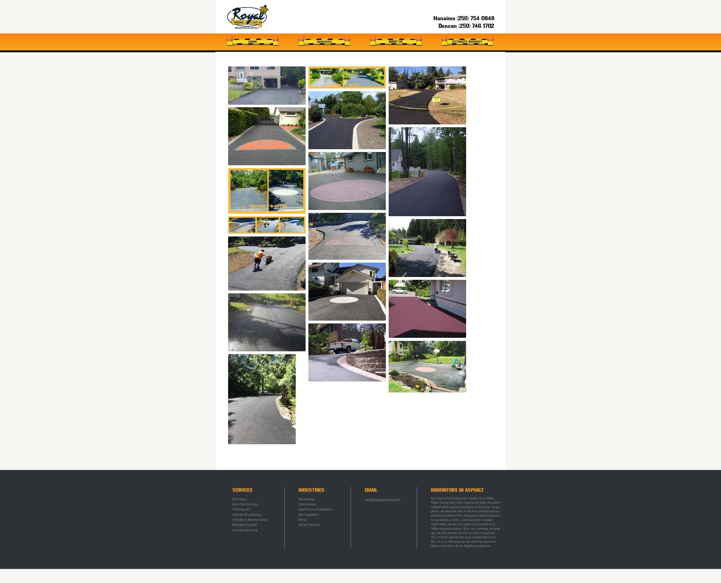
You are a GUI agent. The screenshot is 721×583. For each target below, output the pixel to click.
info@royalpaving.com (382, 500)
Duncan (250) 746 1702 (466, 26)
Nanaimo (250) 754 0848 (463, 18)
